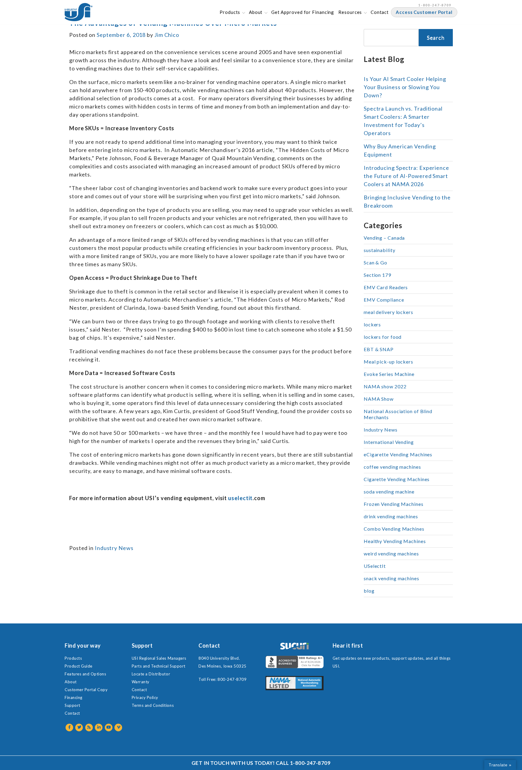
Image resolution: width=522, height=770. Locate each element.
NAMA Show (379, 399)
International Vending (389, 442)
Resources (350, 12)
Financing (73, 697)
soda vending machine (389, 491)
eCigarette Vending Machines (398, 454)
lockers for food (382, 337)
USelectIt (375, 566)
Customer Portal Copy (86, 689)
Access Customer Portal (424, 12)
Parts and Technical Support (158, 666)
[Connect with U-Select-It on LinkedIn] (99, 727)
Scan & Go (375, 262)
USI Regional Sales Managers (159, 658)
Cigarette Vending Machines (397, 479)
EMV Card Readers (386, 287)
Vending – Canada (384, 238)
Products (230, 12)
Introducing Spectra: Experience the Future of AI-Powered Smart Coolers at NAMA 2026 (406, 175)
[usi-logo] (78, 12)
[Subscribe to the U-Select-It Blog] (89, 727)
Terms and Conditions (153, 705)
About (256, 12)
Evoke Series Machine (389, 374)
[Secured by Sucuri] (295, 646)
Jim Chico (166, 34)
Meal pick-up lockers (388, 361)
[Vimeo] (119, 727)
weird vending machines (391, 553)
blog (369, 591)
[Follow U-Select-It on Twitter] (80, 727)
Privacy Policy (145, 697)
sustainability (379, 250)
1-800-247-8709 (434, 5)
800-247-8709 (232, 679)
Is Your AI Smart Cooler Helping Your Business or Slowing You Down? (405, 87)
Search (436, 37)
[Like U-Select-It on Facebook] (70, 727)
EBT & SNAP (379, 349)
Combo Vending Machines (394, 529)
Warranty (141, 681)
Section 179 (377, 275)
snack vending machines (391, 578)
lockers (372, 324)
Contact (380, 12)
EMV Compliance (384, 299)
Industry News (114, 548)
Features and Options (85, 673)
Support (72, 705)
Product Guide (78, 666)
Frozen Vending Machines (394, 504)
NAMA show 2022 (385, 386)
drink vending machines (391, 516)
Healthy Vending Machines (395, 541)
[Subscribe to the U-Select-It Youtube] (109, 727)
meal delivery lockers (388, 312)
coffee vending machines (392, 467)
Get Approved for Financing (302, 12)
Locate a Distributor (151, 673)
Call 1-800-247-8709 (303, 763)
